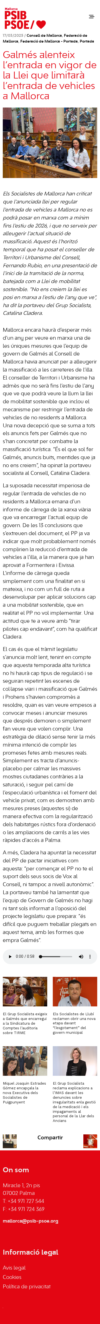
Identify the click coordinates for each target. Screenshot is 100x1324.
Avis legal (14, 1268)
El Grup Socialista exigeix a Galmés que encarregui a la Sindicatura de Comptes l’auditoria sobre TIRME (25, 1023)
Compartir (50, 1137)
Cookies (12, 1277)
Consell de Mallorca (44, 36)
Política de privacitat (27, 1286)
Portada (87, 41)
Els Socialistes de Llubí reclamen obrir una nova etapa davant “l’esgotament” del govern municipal (74, 1023)
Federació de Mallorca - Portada (49, 41)
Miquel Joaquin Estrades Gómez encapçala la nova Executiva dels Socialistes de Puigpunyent (24, 1092)
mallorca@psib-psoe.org (30, 1221)
